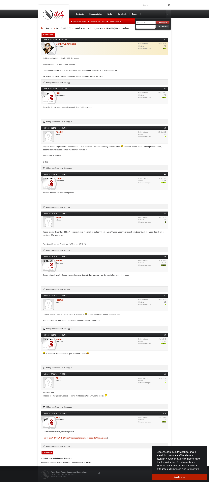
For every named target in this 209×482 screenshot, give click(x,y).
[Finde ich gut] (44, 82)
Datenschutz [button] (193, 469)
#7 (165, 296)
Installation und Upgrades (98, 21)
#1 (165, 40)
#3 (165, 128)
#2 (165, 89)
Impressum (71, 472)
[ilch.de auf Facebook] (99, 473)
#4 (165, 174)
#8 (165, 335)
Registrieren (163, 27)
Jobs (58, 472)
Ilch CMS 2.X (83, 21)
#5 (165, 214)
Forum (75, 21)
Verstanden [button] (179, 477)
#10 (164, 413)
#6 (165, 257)
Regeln (63, 472)
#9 (165, 374)
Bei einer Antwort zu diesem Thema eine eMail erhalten (70, 463)
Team (53, 472)
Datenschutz (82, 472)
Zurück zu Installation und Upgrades (57, 458)
